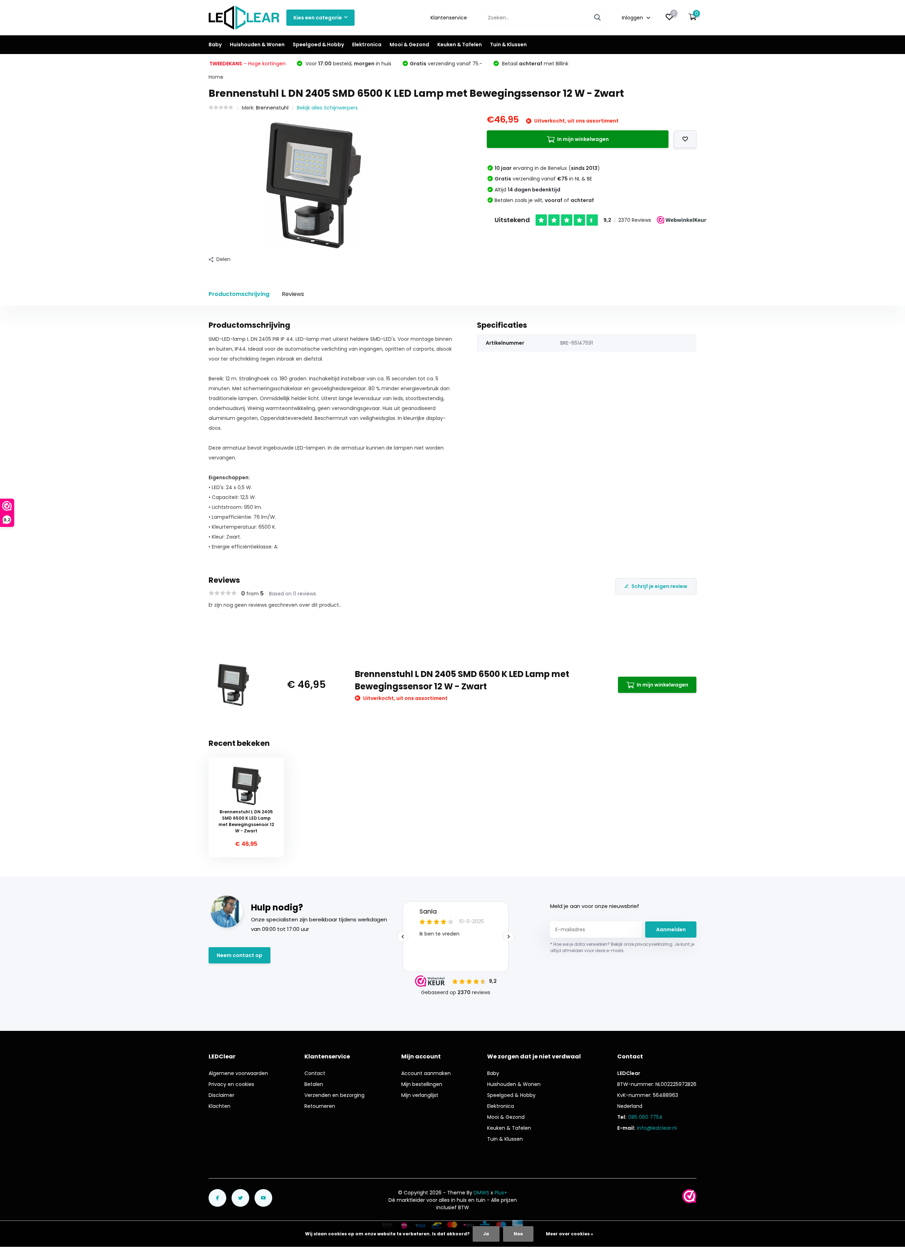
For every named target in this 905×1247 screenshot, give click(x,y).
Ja (486, 1234)
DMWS (481, 1192)
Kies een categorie (317, 17)
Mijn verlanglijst (419, 1095)
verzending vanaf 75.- (446, 63)
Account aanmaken (426, 1073)
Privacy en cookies (231, 1084)
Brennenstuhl (272, 107)
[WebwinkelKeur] (689, 1196)
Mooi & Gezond (409, 44)
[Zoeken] (598, 18)
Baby (215, 44)
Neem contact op (239, 955)
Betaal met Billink (534, 63)
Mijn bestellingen (421, 1084)
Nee (518, 1234)
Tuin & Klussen (508, 44)
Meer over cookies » (569, 1234)
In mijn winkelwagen (583, 139)
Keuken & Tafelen (459, 44)
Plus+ (501, 1192)
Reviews (293, 294)
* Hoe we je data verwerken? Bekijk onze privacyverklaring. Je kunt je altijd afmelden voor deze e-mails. (622, 947)
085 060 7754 (645, 1117)
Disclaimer (221, 1095)
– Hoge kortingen (247, 63)
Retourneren (319, 1106)
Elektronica (366, 44)
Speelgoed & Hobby (318, 44)
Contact (314, 1073)
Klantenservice (449, 17)
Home (216, 77)
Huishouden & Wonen (257, 44)
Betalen (313, 1084)
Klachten (219, 1106)
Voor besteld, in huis (347, 63)
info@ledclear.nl (657, 1128)
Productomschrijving (239, 294)
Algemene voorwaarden (238, 1073)
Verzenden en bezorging (334, 1095)
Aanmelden (671, 929)
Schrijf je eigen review (659, 586)
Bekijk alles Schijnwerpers (327, 107)
